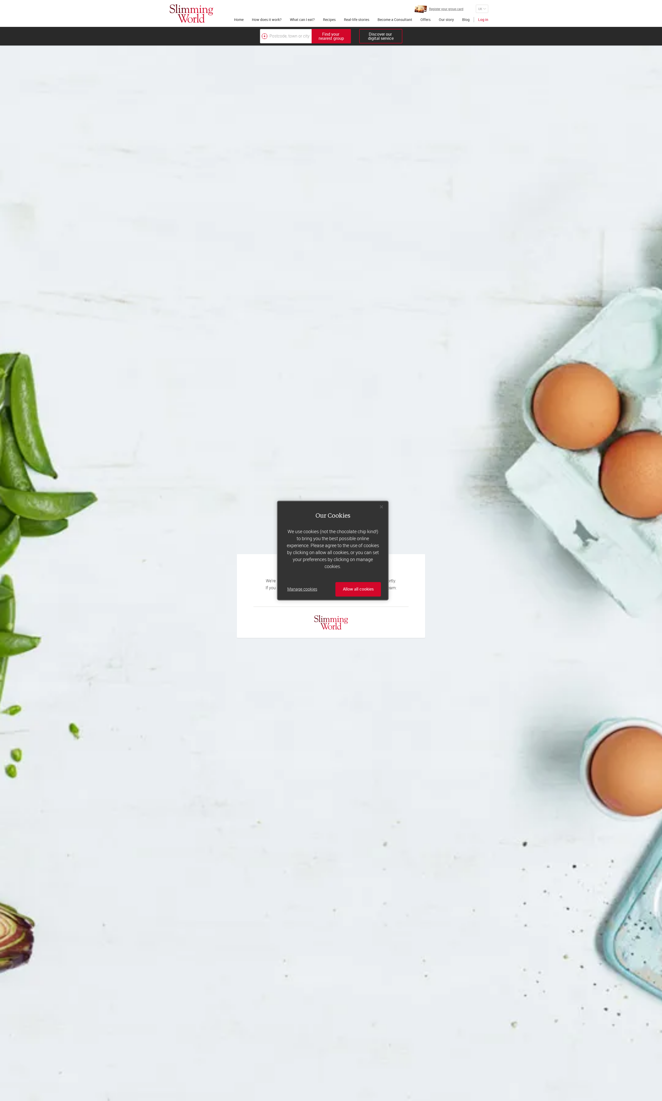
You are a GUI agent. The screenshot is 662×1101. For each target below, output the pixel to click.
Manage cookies (302, 589)
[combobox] (305, 36)
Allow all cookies (358, 589)
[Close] (381, 507)
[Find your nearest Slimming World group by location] (264, 36)
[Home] (191, 13)
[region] (333, 550)
